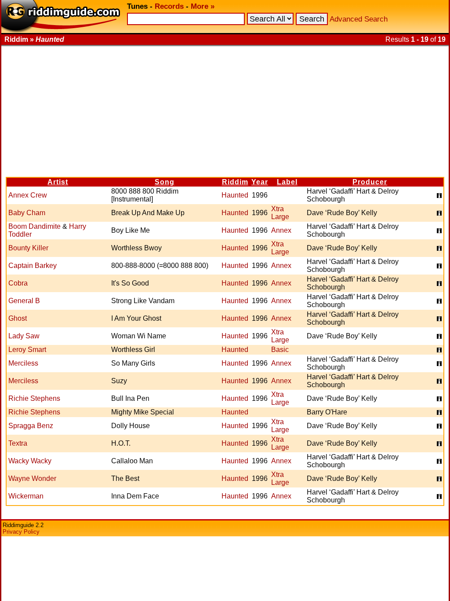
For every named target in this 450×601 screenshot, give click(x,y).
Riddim (235, 182)
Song (164, 182)
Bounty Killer (28, 248)
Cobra (18, 283)
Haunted (234, 195)
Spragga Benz (30, 425)
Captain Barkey (32, 265)
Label (287, 182)
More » (202, 6)
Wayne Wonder (32, 478)
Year (259, 182)
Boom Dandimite (34, 226)
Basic (280, 349)
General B (24, 300)
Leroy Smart (27, 349)
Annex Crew (27, 195)
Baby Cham (26, 212)
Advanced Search (359, 19)
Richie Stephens (34, 398)
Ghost (17, 318)
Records (169, 6)
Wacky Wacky (29, 461)
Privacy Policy (21, 531)
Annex (281, 230)
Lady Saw (24, 336)
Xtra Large (280, 212)
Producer (369, 182)
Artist (57, 182)
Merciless (23, 363)
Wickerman (26, 496)
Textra (17, 443)
